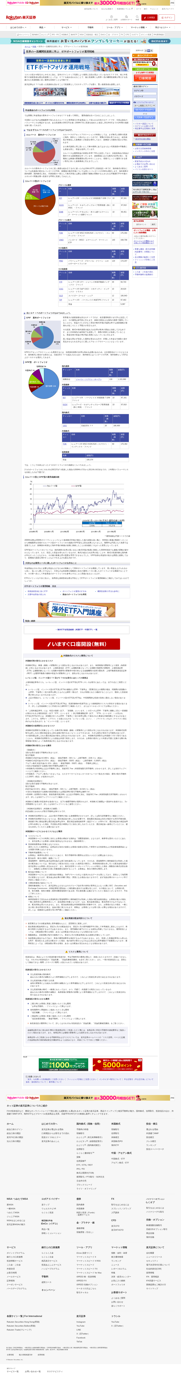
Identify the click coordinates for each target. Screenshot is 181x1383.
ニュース (115, 1265)
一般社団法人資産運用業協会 (98, 1347)
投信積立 (150, 1137)
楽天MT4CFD (117, 1230)
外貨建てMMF (152, 1133)
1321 (65, 426)
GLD (61, 296)
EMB (61, 212)
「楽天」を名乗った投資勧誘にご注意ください (45, 1079)
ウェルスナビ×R (49, 1208)
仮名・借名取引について (36, 1082)
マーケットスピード (85, 1265)
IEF (60, 198)
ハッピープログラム (50, 1269)
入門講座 (115, 1212)
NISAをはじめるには (16, 1220)
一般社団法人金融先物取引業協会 (34, 1347)
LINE (79, 1330)
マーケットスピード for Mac (89, 1273)
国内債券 (80, 1204)
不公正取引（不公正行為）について (138, 1079)
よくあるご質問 (141, 167)
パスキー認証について (144, 124)
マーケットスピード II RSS (89, 1261)
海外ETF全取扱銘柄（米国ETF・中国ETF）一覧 (77, 630)
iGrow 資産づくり (84, 1253)
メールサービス (14, 1277)
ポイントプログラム (16, 1253)
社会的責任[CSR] (153, 1269)
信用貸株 (81, 1161)
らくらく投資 (47, 1212)
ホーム (27, 46)
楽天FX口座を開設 (143, 139)
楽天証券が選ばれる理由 (52, 1129)
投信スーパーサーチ (155, 1149)
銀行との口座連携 (15, 1257)
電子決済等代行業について (158, 1265)
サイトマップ (152, 1288)
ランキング (151, 1145)
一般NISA (11, 1208)
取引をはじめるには (120, 1204)
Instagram (81, 1322)
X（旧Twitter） (83, 1334)
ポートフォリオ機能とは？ (144, 241)
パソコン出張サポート (144, 169)
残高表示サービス (49, 1261)
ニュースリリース (154, 1257)
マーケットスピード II (86, 1257)
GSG (61, 289)
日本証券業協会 (18, 1347)
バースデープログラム (17, 1288)
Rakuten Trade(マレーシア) (19, 1330)
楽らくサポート (118, 1306)
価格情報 (80, 1228)
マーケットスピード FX (87, 1269)
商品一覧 (45, 1229)
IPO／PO (81, 1169)
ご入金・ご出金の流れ (144, 272)
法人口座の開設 (14, 1141)
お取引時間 (12, 1273)
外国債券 (80, 1208)
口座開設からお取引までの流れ (55, 1133)
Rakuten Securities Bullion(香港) (21, 1326)
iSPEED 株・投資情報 (86, 1277)
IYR (60, 282)
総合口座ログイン (15, 1129)
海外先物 (150, 1237)
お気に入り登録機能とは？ (144, 243)
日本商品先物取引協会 (54, 1347)
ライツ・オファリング (86, 1189)
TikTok (79, 1341)
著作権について (55, 1082)
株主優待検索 (117, 1257)
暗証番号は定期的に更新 (145, 128)
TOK (61, 233)
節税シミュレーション (51, 1233)
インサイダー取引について (110, 1079)
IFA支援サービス (153, 1280)
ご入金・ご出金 (14, 1265)
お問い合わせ (117, 1302)
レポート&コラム (118, 1269)
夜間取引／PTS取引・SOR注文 (90, 1177)
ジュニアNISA (13, 1216)
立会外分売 (81, 1181)
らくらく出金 (47, 1257)
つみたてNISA (13, 1212)
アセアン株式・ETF (120, 1163)
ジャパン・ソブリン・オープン (89, 379)
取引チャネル (82, 1292)
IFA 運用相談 (152, 1277)
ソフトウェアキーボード (145, 102)
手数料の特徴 (82, 1129)
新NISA (10, 1204)
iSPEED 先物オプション (87, 1284)
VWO (61, 240)
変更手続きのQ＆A (142, 161)
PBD (61, 261)
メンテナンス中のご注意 (145, 151)
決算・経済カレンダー (121, 1277)
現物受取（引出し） (85, 1232)
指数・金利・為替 (119, 1253)
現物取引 (80, 1133)
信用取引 (80, 1149)
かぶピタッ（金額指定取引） (90, 1141)
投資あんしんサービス (51, 1265)
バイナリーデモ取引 (155, 1212)
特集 (34, 46)
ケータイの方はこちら (86, 1288)
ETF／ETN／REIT (85, 1165)
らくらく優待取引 (85, 1153)
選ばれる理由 (152, 1129)
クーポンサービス (15, 1284)
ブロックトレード (84, 1185)
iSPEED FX (82, 1280)
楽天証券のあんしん (50, 1141)
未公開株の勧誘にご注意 (145, 257)
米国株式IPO (117, 1141)
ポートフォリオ (118, 1284)
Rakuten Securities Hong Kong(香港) (23, 1322)
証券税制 (11, 1280)
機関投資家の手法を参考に (108, 591)
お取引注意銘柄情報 (143, 148)
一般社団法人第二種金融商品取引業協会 (75, 1347)
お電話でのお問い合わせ (145, 164)
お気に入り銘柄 (118, 1280)
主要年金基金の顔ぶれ (37, 594)
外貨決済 (11, 1269)
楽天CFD (115, 1226)
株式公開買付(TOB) (85, 1173)
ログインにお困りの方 (144, 126)
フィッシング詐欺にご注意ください (82, 1079)
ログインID (138, 91)
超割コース (46, 1282)
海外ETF (115, 1145)
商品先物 (150, 1233)
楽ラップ (45, 1204)
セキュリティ (152, 1261)
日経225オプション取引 (156, 1229)
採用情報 (150, 1273)
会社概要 (150, 1253)
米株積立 (115, 1137)
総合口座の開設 (14, 1133)
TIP (60, 300)
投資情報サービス (15, 1261)
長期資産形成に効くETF (38, 591)
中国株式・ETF (118, 1159)
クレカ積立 (151, 1141)
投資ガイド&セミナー (51, 1137)
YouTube (80, 1326)
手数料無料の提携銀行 (144, 274)
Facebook (81, 1338)
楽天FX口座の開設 (15, 1137)
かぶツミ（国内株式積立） (89, 1145)
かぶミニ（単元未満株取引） (90, 1137)
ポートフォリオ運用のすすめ (74, 591)
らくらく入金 (47, 1253)
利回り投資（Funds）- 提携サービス (86, 1213)
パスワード (138, 96)
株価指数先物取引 (154, 1225)
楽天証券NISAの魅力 (16, 1224)
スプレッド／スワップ (121, 1208)
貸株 (78, 1157)
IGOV (61, 205)
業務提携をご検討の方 (156, 1284)
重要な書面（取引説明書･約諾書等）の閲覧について (145, 251)
